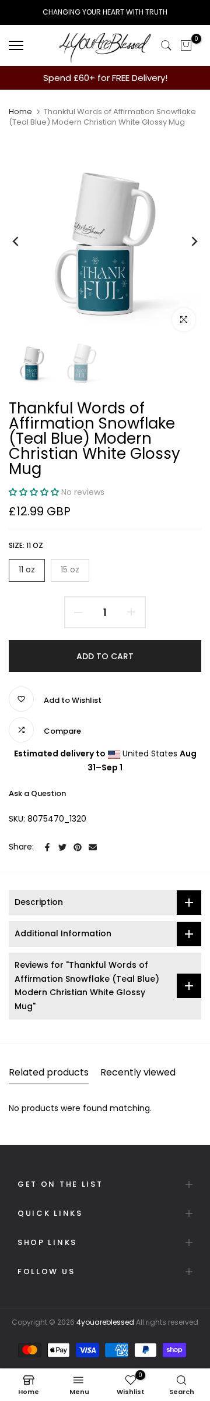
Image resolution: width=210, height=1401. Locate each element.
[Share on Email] (92, 847)
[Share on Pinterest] (77, 847)
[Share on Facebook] (47, 847)
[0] (186, 45)
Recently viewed (138, 1072)
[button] (35, 492)
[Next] (186, 241)
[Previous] (23, 241)
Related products (49, 1072)
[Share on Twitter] (62, 847)
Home (20, 112)
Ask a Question (37, 793)
